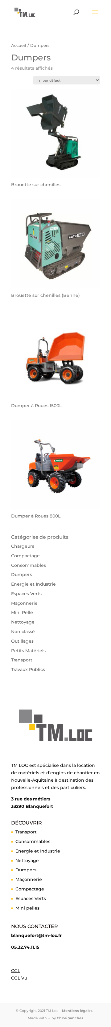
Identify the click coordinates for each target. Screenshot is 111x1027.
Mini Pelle (22, 612)
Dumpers (21, 574)
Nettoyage (23, 622)
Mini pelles (27, 908)
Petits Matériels (28, 650)
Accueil (18, 45)
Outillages (22, 641)
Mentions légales (77, 1011)
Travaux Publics (28, 669)
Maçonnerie (24, 603)
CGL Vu (19, 978)
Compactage (25, 556)
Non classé (23, 631)
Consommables (28, 565)
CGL (15, 970)
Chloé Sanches (70, 1018)
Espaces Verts (26, 593)
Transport (21, 660)
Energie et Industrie (33, 584)
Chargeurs (22, 546)
